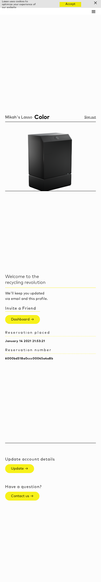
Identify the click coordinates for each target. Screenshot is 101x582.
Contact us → (22, 496)
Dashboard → (22, 319)
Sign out (90, 117)
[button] (93, 11)
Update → (19, 468)
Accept (70, 4)
